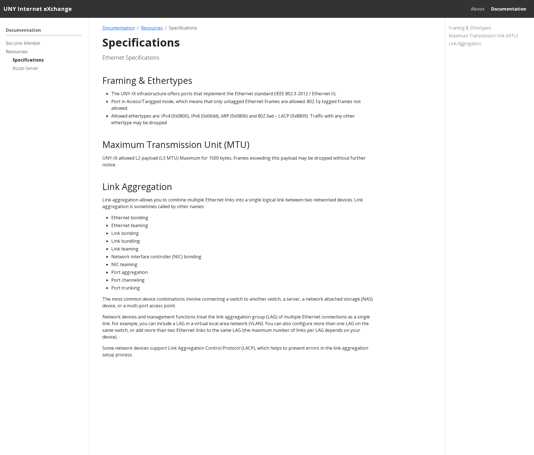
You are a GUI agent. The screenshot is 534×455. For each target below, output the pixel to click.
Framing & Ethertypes (470, 28)
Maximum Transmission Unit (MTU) (483, 36)
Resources (152, 28)
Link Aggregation (465, 43)
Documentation (118, 28)
